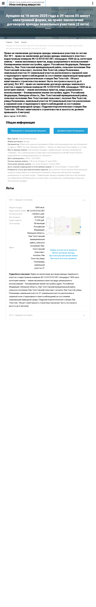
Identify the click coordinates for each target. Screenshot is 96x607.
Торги (16, 42)
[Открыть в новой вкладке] (63, 226)
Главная (9, 42)
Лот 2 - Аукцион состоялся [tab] (20, 315)
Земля (23, 42)
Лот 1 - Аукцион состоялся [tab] (20, 200)
